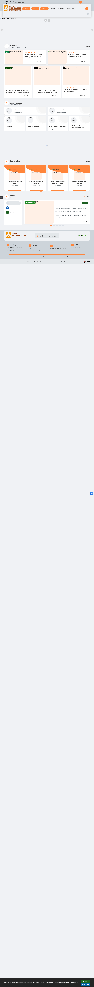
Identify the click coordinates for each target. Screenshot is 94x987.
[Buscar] (86, 8)
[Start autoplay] (45, 20)
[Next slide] (92, 30)
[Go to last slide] (2, 30)
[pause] (49, 20)
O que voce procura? (60, 8)
